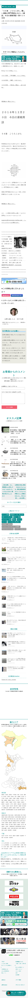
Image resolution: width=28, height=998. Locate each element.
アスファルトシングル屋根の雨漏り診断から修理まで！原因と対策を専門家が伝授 (17, 660)
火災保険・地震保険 (7, 524)
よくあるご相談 (5, 963)
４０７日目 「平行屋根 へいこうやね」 (14, 75)
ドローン (19, 519)
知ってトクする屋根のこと (6, 966)
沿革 (16, 973)
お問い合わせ (4, 984)
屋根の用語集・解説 (9, 6)
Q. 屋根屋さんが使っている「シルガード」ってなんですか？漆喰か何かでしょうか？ (7, 490)
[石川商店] (4, 953)
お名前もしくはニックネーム (9, 386)
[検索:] (14, 506)
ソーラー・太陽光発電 (20, 529)
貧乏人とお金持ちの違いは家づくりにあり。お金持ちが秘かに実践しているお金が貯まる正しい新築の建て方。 (16, 549)
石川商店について (19, 961)
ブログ (3, 961)
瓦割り (14, 519)
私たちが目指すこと (20, 967)
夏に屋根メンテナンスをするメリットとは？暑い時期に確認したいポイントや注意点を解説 (17, 635)
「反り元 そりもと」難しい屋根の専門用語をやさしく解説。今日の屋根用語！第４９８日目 (14, 464)
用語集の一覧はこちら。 (9, 101)
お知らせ (3, 979)
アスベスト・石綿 (6, 519)
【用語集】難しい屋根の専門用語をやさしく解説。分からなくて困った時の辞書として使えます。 (16, 539)
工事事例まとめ (5, 969)
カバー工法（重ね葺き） (14, 521)
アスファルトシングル (7, 529)
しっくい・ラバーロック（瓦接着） (11, 526)
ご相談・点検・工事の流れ (20, 964)
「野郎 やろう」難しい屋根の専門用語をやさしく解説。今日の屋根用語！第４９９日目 (14, 453)
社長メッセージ (19, 969)
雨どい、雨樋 (17, 517)
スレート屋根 (5, 514)
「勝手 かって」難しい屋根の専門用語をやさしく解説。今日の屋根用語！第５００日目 (14, 442)
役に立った (6, 295)
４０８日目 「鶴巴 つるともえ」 (12, 80)
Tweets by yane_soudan (9, 679)
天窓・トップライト (7, 517)
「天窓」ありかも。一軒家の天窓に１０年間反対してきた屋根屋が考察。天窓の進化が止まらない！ (16, 588)
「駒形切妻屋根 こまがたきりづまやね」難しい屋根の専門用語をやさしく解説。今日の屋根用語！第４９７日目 (14, 476)
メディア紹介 (18, 979)
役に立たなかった (16, 295)
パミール (4, 521)
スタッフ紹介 (18, 971)
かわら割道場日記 (5, 971)
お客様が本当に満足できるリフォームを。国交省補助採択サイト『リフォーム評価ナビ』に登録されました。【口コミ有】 (20, 491)
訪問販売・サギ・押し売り (17, 514)
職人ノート (4, 973)
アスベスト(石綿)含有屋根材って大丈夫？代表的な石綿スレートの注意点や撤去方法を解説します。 (16, 578)
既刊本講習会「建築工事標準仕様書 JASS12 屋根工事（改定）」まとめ (18, 431)
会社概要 (17, 974)
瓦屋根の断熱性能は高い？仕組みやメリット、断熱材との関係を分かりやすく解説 (17, 643)
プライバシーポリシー (20, 984)
